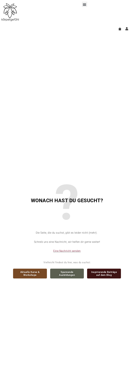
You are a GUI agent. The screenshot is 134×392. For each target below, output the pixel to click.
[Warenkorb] (120, 29)
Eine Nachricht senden (67, 250)
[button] (84, 4)
